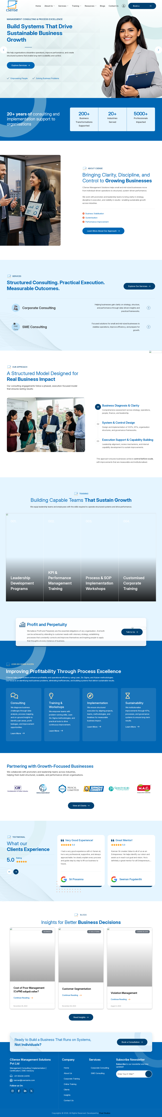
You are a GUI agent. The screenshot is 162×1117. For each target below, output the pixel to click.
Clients (66, 1089)
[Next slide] (16, 871)
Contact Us (113, 6)
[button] (158, 49)
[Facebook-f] (18, 1091)
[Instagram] (12, 1091)
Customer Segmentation (76, 988)
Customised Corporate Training (133, 583)
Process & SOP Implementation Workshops (99, 583)
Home (38, 6)
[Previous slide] (9, 871)
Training (75, 6)
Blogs (102, 6)
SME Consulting (34, 327)
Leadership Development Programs (22, 583)
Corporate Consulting (39, 308)
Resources (89, 6)
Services (62, 6)
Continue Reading (21, 998)
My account (123, 6)
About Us (48, 6)
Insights (67, 1095)
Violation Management (124, 992)
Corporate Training (72, 1079)
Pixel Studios (104, 1113)
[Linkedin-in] (25, 1091)
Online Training (70, 1084)
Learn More (16, 733)
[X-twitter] (31, 1091)
